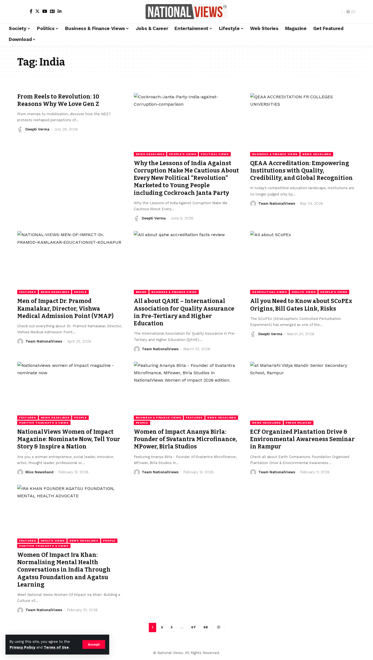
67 (193, 627)
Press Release (299, 422)
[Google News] (52, 11)
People (80, 291)
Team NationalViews (276, 203)
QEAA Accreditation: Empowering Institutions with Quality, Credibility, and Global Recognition (301, 171)
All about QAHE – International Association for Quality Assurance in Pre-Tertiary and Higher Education (184, 312)
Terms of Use (56, 647)
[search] (336, 11)
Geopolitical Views (269, 291)
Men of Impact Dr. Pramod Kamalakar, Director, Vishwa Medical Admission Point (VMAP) (65, 309)
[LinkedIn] (59, 11)
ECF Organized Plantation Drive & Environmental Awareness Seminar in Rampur (302, 439)
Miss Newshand (39, 472)
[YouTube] (45, 11)
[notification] (328, 11)
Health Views (304, 291)
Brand (141, 291)
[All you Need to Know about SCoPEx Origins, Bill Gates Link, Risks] (303, 262)
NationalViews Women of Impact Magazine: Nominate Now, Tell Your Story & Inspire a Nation (68, 439)
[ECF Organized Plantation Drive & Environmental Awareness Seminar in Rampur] (303, 393)
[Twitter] (37, 11)
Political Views (215, 154)
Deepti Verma (37, 129)
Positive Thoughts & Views (44, 422)
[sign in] (22, 11)
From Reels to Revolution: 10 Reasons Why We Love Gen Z (58, 100)
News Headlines (150, 154)
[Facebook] (31, 11)
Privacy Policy (22, 647)
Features (27, 291)
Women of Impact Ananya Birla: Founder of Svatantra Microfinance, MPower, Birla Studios (185, 439)
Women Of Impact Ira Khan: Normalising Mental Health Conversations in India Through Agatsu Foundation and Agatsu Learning (64, 569)
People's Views (182, 154)
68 (205, 627)
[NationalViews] (186, 11)
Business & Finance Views (275, 154)
